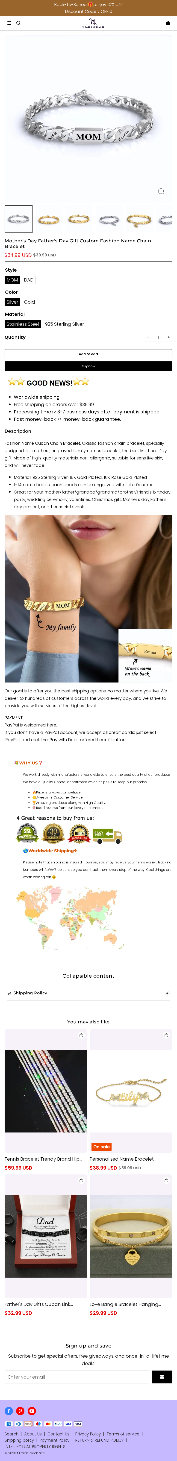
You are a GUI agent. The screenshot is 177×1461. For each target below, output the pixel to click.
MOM (12, 280)
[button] (9, 23)
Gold (29, 302)
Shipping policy (19, 1440)
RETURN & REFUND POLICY (99, 1440)
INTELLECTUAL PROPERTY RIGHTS (35, 1446)
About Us (33, 1434)
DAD (28, 280)
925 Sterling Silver (64, 324)
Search (11, 1434)
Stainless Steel (23, 324)
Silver (12, 302)
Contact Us (58, 1434)
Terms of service (122, 1434)
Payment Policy (54, 1440)
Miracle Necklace (31, 1453)
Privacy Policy (88, 1434)
